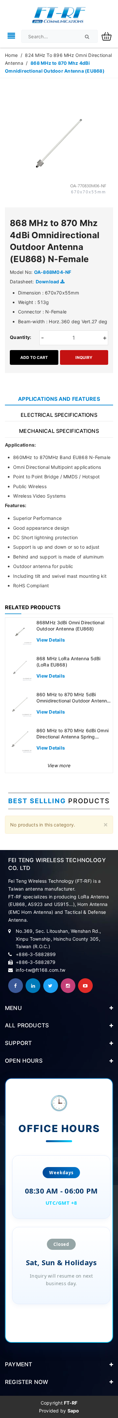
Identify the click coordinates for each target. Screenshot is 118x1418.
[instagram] (68, 985)
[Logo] (59, 14)
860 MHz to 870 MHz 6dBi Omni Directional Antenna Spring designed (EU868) (72, 737)
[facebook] (15, 985)
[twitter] (50, 985)
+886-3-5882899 (36, 954)
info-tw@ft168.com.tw (40, 970)
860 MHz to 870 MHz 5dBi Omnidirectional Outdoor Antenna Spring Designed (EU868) (72, 701)
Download (48, 281)
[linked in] (33, 985)
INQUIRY (83, 357)
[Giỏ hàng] (109, 36)
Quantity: (20, 337)
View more (59, 765)
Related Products (32, 607)
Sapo (73, 1410)
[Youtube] (85, 985)
